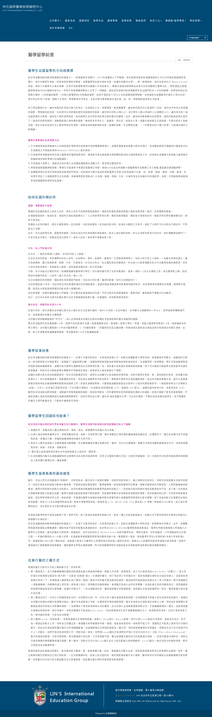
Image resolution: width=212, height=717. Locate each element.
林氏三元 (155, 20)
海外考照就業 (57, 28)
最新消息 (70, 20)
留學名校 (98, 20)
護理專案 (112, 20)
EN (71, 28)
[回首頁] (22, 8)
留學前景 (127, 20)
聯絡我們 (141, 20)
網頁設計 (113, 713)
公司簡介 (54, 20)
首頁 (179, 60)
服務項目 (84, 20)
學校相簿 (195, 20)
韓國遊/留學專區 (175, 20)
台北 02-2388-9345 (125, 695)
